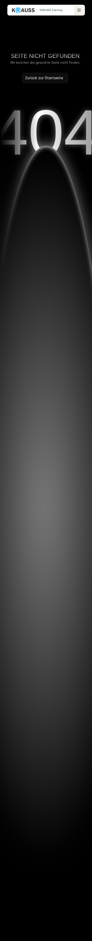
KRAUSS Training (51, 10)
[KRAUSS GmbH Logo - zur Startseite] (23, 10)
